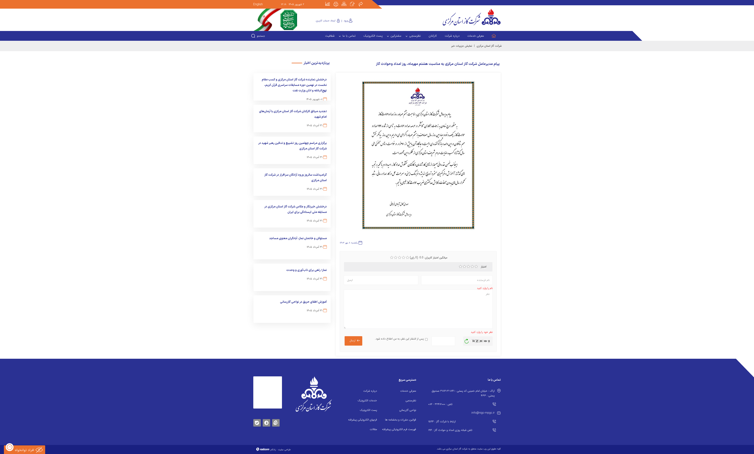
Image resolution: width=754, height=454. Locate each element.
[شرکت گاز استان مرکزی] (314, 394)
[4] (472, 266)
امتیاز (484, 266)
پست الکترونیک (368, 410)
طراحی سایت (284, 449)
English (258, 4)
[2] (464, 266)
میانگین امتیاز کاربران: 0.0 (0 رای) (428, 257)
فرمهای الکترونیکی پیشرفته (362, 420)
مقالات (373, 429)
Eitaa (276, 419)
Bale (257, 422)
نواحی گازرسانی (407, 410)
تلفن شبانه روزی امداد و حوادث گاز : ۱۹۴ (450, 430)
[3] (468, 266)
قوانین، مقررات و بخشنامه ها (400, 420)
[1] (460, 266)
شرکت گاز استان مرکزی (489, 46)
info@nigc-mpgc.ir (483, 413)
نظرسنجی (410, 400)
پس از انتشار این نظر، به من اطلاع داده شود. (399, 338)
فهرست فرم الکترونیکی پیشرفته (399, 429)
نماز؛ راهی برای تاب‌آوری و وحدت (306, 270)
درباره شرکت (370, 391)
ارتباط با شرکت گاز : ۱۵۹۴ (442, 421)
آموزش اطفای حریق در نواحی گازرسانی (303, 302)
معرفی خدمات (408, 391)
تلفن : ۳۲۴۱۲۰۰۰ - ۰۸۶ (440, 404)
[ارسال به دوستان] (363, 1)
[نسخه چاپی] (338, 1)
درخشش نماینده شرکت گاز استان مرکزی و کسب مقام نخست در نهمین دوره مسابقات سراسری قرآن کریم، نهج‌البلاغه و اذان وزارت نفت (294, 85)
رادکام (273, 449)
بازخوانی (466, 340)
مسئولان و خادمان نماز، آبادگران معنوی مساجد (298, 238)
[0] (391, 257)
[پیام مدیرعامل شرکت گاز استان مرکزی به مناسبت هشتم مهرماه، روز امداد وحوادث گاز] (418, 157)
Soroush (266, 422)
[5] (476, 266)
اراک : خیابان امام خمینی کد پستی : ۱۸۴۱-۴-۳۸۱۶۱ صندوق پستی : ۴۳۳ (463, 393)
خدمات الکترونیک (367, 400)
